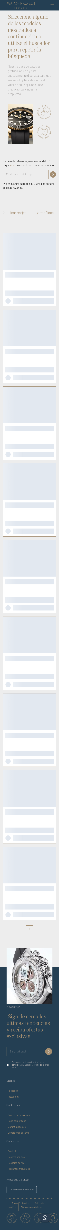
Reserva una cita (16, 1157)
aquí (12, 165)
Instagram (13, 1096)
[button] (53, 174)
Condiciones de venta (19, 1132)
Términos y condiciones (31, 1207)
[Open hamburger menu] (52, 5)
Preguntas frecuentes (19, 1169)
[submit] (48, 1051)
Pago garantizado (17, 1121)
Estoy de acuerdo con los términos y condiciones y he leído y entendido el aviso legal (30, 1065)
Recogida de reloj (16, 1163)
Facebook (13, 1091)
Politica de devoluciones (20, 1115)
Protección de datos (20, 1203)
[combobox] (29, 173)
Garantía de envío (17, 1127)
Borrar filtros (45, 213)
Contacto (12, 1151)
